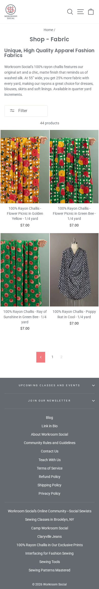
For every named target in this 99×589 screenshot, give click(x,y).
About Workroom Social (49, 434)
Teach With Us (50, 460)
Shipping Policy (49, 485)
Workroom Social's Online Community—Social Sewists (49, 511)
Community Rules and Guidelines (49, 443)
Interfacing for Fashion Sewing (49, 553)
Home (48, 30)
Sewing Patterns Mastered (49, 570)
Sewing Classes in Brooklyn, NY (49, 519)
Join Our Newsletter (49, 400)
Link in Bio (50, 426)
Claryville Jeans (49, 536)
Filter (22, 110)
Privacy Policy (49, 493)
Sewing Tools (49, 562)
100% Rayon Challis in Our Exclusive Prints (49, 545)
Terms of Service (49, 468)
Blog (49, 418)
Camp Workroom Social (49, 528)
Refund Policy (49, 477)
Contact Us (49, 451)
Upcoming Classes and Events (49, 385)
